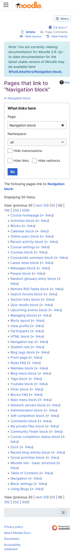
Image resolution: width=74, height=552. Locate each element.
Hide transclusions (28, 151)
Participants (19, 331)
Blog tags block (22, 352)
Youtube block (21, 384)
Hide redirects (49, 160)
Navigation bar (22, 342)
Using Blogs (19, 489)
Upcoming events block (28, 310)
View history (59, 36)
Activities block (22, 221)
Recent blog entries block (30, 452)
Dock (14, 447)
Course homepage (24, 215)
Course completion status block (35, 437)
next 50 (41, 205)
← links (46, 215)
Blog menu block (23, 373)
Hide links (21, 160)
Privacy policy (13, 526)
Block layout (20, 320)
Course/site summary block (31, 257)
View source (33, 36)
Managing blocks (23, 315)
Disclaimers (11, 538)
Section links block (25, 299)
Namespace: (17, 134)
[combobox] (37, 125)
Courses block (21, 252)
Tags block (19, 379)
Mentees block (21, 368)
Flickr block (19, 389)
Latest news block (24, 263)
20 (53, 205)
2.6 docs (58, 27)
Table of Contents (24, 473)
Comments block (23, 421)
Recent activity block (26, 242)
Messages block (23, 268)
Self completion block (27, 416)
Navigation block (19, 98)
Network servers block (28, 405)
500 (25, 210)
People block (20, 273)
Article (30, 32)
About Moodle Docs (17, 532)
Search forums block (26, 294)
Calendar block (22, 231)
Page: (12, 117)
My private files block (27, 426)
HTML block (19, 336)
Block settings (21, 484)
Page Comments (56, 32)
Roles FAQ (18, 363)
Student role (20, 347)
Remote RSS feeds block (29, 289)
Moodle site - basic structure (33, 463)
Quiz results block (24, 305)
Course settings (22, 247)
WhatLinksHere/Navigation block (34, 72)
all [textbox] (12, 142)
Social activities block (27, 457)
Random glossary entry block (33, 279)
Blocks (15, 226)
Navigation (18, 478)
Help (67, 82)
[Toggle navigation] (5, 6)
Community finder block (29, 431)
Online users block (24, 236)
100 (7, 210)
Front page (19, 357)
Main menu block (23, 400)
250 (16, 210)
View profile (19, 326)
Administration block (26, 410)
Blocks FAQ (19, 394)
